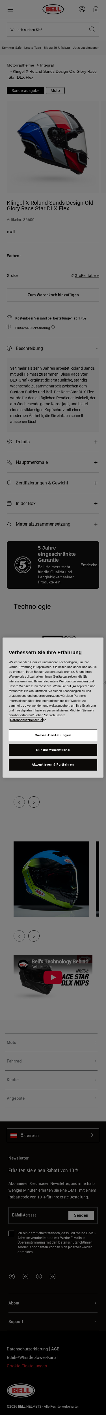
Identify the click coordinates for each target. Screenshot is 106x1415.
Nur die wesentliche (53, 749)
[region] (53, 708)
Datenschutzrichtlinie (26, 719)
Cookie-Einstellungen (53, 735)
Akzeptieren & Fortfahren (53, 764)
